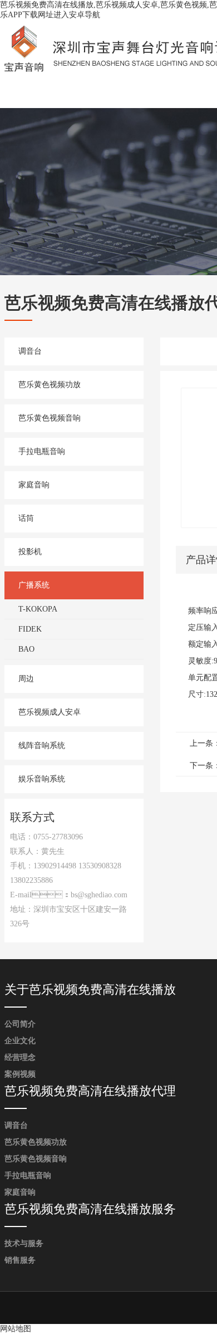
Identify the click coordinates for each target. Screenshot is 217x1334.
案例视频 (20, 1074)
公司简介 (20, 1024)
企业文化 (20, 1041)
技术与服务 (23, 1243)
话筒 (26, 518)
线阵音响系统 (41, 745)
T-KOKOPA (37, 609)
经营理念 (20, 1057)
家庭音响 (34, 485)
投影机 (30, 552)
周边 (26, 679)
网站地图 (15, 1329)
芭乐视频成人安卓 (49, 712)
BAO (26, 649)
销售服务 (20, 1260)
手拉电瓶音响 (41, 451)
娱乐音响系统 (41, 779)
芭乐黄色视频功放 (49, 384)
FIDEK (30, 629)
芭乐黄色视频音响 (49, 418)
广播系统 (34, 585)
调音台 (30, 351)
